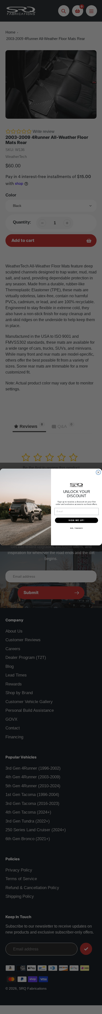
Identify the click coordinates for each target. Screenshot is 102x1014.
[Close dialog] (98, 472)
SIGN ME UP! (76, 520)
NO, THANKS (76, 528)
